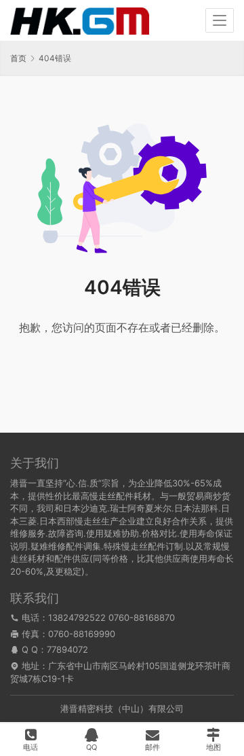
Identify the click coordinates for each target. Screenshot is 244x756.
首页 (18, 58)
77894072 (67, 649)
